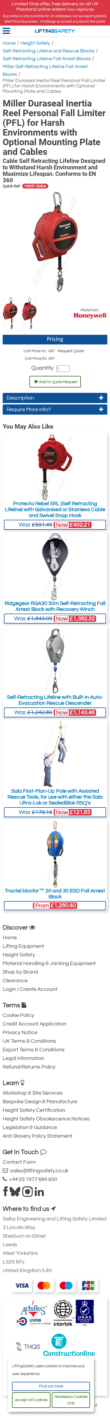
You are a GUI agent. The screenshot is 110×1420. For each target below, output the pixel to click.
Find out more (51, 1386)
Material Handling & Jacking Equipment (49, 963)
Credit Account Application (34, 1024)
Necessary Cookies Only (71, 1400)
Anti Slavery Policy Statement (37, 1136)
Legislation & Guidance (30, 1127)
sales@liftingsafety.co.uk (38, 1170)
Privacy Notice (20, 1032)
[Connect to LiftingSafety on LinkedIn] (39, 1194)
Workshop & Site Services (33, 1093)
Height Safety (35, 43)
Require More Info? (29, 409)
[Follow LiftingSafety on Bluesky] (15, 1194)
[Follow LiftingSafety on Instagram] (27, 1194)
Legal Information (23, 1058)
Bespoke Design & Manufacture (40, 1101)
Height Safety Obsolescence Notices (46, 1119)
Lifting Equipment (23, 946)
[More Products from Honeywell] (90, 316)
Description (20, 398)
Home (9, 43)
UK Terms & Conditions (29, 1041)
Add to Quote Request (58, 382)
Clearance (15, 980)
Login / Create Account (30, 989)
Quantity (42, 368)
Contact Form (19, 1162)
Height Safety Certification (34, 1110)
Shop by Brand (20, 972)
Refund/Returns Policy (29, 1067)
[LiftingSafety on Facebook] (5, 1194)
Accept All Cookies (31, 1400)
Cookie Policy (18, 1015)
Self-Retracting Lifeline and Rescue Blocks (49, 51)
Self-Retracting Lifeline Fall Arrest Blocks (47, 58)
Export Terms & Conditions (34, 1049)
